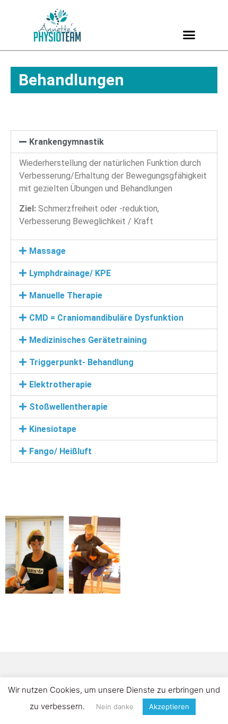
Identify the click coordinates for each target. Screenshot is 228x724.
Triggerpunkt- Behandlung (81, 362)
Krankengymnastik (66, 142)
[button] (189, 35)
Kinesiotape (52, 429)
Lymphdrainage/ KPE (70, 273)
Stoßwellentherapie (68, 407)
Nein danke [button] (115, 706)
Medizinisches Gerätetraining (88, 340)
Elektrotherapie (60, 384)
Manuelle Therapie (65, 295)
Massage (47, 251)
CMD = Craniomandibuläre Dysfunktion (106, 318)
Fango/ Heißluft (60, 451)
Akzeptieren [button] (169, 706)
